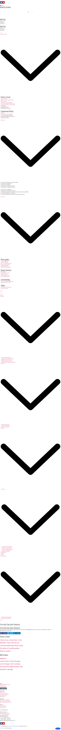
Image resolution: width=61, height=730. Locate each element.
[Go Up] (58, 729)
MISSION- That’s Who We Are (9, 643)
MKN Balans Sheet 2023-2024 (6, 361)
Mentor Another (5, 651)
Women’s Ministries (5, 426)
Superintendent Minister (6, 357)
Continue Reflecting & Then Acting (11, 645)
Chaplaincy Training (5, 551)
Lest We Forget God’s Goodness (10, 664)
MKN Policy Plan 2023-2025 (6, 359)
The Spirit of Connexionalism (9, 648)
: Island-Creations (5, 728)
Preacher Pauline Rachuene (7, 548)
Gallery (2, 554)
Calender (2, 553)
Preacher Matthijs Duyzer (7, 550)
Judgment (3, 658)
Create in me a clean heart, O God (11, 640)
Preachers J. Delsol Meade (7, 546)
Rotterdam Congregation (6, 618)
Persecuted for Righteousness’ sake (11, 667)
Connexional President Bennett (7, 358)
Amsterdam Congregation (6, 617)
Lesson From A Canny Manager (10, 661)
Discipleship (3, 552)
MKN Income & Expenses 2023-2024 (8, 362)
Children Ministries (5, 424)
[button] (3, 633)
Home (2, 295)
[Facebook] (1, 2)
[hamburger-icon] (1, 33)
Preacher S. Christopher (6, 547)
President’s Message (6, 669)
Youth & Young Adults (5, 425)
